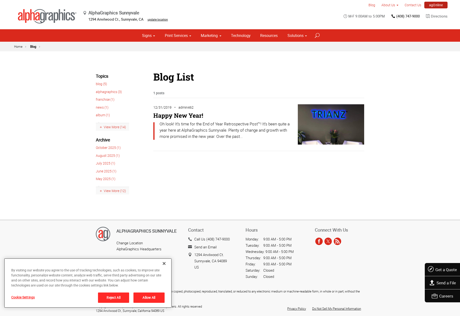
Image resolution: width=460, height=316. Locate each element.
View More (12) (115, 190)
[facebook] (319, 241)
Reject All (113, 297)
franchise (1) (105, 99)
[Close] (164, 263)
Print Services (176, 35)
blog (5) (101, 84)
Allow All (149, 297)
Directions (439, 16)
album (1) (103, 115)
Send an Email (205, 247)
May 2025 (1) (105, 178)
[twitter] (328, 241)
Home (18, 46)
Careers (446, 296)
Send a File (446, 283)
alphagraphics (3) (109, 91)
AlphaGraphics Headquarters (138, 248)
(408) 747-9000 (408, 16)
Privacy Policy (296, 308)
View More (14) (115, 127)
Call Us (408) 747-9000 (212, 239)
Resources (269, 35)
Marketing (209, 35)
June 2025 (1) (106, 171)
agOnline (436, 5)
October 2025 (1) (108, 147)
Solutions (296, 35)
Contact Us (413, 5)
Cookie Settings (23, 297)
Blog (371, 5)
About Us (388, 5)
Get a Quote (446, 269)
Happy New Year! (178, 115)
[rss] (337, 241)
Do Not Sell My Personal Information (336, 308)
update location (158, 19)
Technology (241, 35)
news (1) (102, 107)
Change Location (129, 242)
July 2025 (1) (105, 163)
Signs (147, 35)
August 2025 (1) (108, 155)
